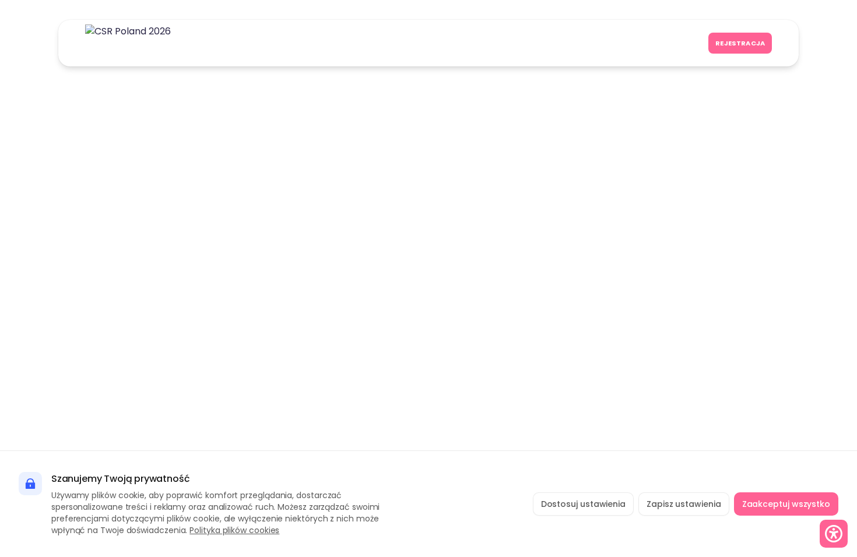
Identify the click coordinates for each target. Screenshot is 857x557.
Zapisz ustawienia (684, 504)
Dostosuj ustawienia (583, 504)
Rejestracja (740, 43)
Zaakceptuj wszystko (786, 504)
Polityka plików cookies (234, 530)
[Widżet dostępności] (834, 534)
